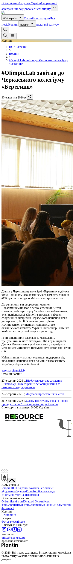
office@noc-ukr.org (13, 537)
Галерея (24, 24)
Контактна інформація (24, 494)
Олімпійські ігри (12, 501)
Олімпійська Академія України (21, 3)
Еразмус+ (53, 24)
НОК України (10, 18)
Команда (33, 488)
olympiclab (18, 370)
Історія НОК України (14, 488)
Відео (21, 521)
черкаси (6, 370)
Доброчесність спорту (37, 8)
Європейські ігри (18, 504)
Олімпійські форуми (37, 18)
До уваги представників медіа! (45, 394)
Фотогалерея (9, 521)
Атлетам (41, 24)
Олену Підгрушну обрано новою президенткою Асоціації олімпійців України (34, 402)
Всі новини (8, 514)
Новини (13, 24)
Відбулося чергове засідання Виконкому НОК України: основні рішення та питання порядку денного (31, 384)
